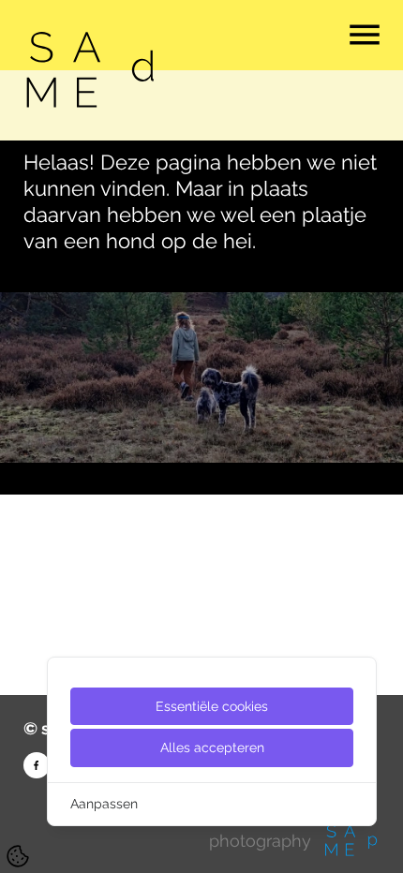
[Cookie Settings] (18, 856)
